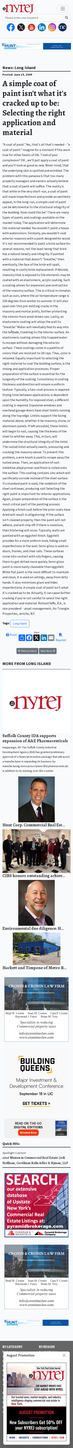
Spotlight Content (14, 1153)
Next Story (47, 651)
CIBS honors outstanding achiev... (33, 875)
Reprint (61, 640)
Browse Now (28, 1132)
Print (13, 635)
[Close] (64, 1355)
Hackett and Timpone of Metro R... (34, 968)
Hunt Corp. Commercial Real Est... (33, 825)
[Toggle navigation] (62, 8)
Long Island (20, 623)
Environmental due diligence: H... (33, 928)
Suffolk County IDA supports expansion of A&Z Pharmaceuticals (35, 738)
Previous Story (28, 651)
